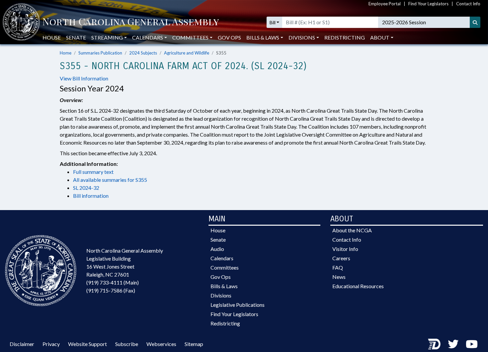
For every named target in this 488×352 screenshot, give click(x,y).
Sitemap (194, 344)
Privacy (51, 344)
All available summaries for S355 (110, 179)
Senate (76, 37)
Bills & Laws (224, 286)
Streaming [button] (107, 37)
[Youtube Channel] (471, 343)
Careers (341, 258)
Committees (224, 267)
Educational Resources (358, 286)
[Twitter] (453, 343)
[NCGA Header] (130, 22)
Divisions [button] (301, 37)
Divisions (220, 295)
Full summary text (93, 172)
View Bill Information (84, 78)
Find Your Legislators (428, 3)
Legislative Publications (237, 304)
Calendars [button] (147, 37)
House (51, 37)
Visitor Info (345, 249)
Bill (273, 22)
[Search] (475, 22)
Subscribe (126, 344)
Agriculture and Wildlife (186, 53)
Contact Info (468, 3)
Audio (217, 249)
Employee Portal (384, 3)
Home (65, 53)
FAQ (337, 267)
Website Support (87, 344)
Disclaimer (22, 344)
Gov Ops (229, 37)
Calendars (221, 258)
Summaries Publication (100, 53)
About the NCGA (352, 230)
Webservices (161, 344)
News (339, 277)
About (379, 37)
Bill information (91, 195)
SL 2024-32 (86, 187)
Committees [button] (190, 37)
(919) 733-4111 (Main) (112, 282)
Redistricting (344, 37)
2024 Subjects (143, 53)
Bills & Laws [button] (262, 37)
